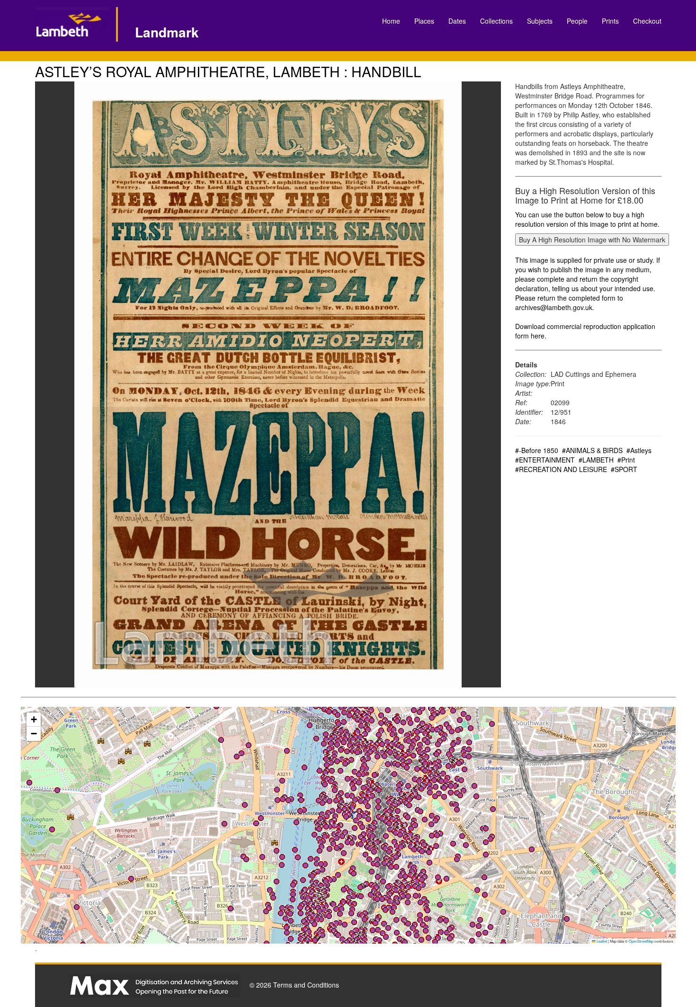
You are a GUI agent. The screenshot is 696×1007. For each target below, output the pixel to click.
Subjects (540, 21)
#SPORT (624, 469)
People (577, 21)
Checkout (647, 21)
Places (424, 21)
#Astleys (638, 450)
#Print (626, 459)
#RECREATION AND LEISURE (561, 469)
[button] (332, 771)
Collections (496, 21)
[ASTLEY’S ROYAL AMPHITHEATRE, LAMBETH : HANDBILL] (268, 384)
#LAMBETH (596, 459)
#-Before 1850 (536, 450)
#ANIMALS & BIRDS (592, 450)
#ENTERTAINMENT (545, 459)
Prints (610, 21)
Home (391, 21)
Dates (457, 21)
